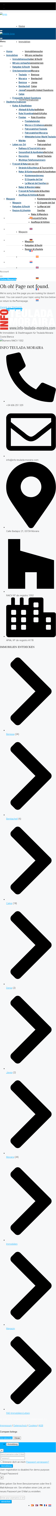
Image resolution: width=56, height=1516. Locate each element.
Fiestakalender (44, 125)
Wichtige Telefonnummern (32, 160)
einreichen (5, 1501)
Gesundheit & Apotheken (43, 171)
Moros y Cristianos (34, 125)
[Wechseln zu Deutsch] (41, 1505)
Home (22, 26)
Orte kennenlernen (34, 63)
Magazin (23, 232)
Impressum (6, 1425)
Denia (9, 988)
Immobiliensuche (34, 51)
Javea (34, 82)
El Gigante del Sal (46, 202)
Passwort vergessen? (37, 1462)
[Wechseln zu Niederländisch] (37, 300)
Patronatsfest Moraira (36, 133)
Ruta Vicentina (38, 117)
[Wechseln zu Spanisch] (37, 256)
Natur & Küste (38, 195)
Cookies (33, 1425)
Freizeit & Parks (39, 218)
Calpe (34, 86)
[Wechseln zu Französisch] (37, 289)
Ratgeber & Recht (33, 59)
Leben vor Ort (31, 164)
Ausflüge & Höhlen (40, 222)
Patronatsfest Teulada (36, 129)
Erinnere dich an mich (14, 1462)
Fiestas (22, 117)
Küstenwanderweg (46, 199)
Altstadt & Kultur (39, 113)
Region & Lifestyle (34, 249)
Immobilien (24, 42)
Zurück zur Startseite (11, 307)
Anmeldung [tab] (12, 1444)
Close (17, 1438)
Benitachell (36, 78)
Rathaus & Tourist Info (42, 168)
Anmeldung (6, 1466)
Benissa (35, 74)
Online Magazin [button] (8, 279)
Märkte (22, 140)
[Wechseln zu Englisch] (37, 267)
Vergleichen (6, 1438)
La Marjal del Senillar (35, 183)
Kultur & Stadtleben (22, 105)
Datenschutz (20, 1425)
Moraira (35, 71)
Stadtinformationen (28, 100)
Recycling (24, 156)
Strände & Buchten (40, 191)
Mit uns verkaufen (34, 55)
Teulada (35, 67)
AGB (41, 1425)
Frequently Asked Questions (39, 90)
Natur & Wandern (39, 214)
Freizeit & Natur (20, 164)
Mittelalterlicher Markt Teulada (40, 136)
